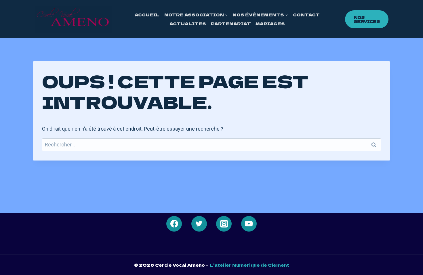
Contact (306, 15)
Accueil (147, 15)
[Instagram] (224, 224)
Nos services (367, 19)
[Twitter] (199, 224)
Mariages (270, 23)
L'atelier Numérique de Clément (249, 265)
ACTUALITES (187, 23)
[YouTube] (249, 224)
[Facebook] (174, 224)
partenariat (231, 23)
